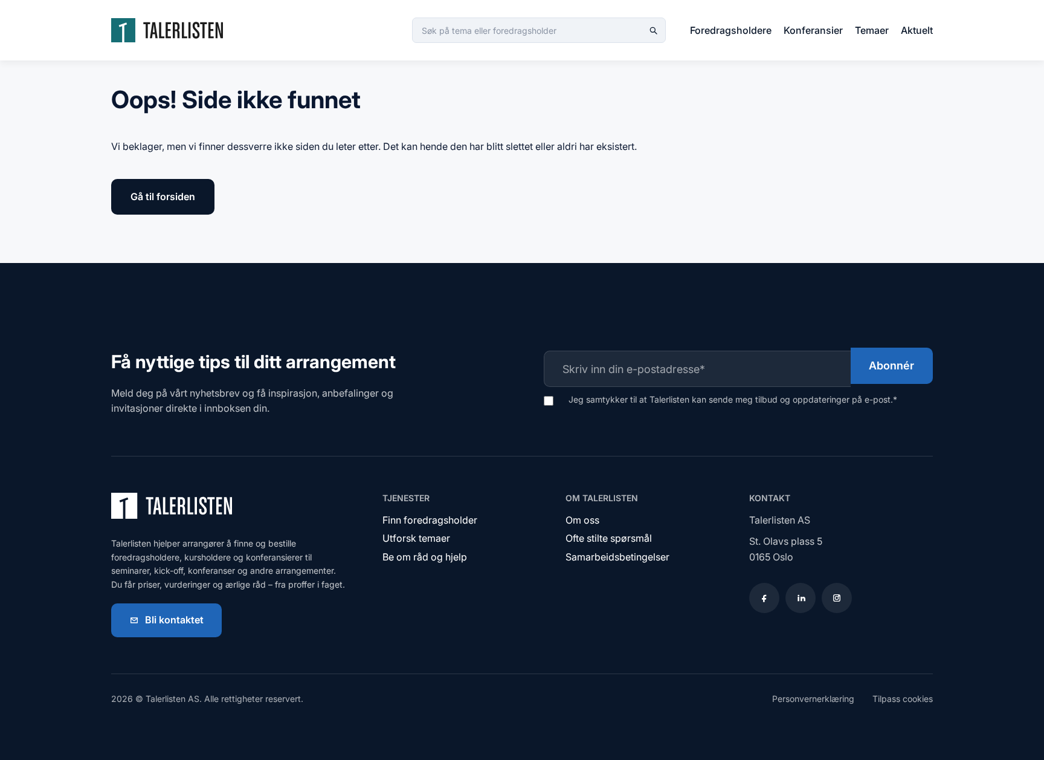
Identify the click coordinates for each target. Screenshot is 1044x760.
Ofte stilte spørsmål (609, 538)
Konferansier (813, 30)
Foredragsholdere (731, 30)
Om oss (582, 520)
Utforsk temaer (416, 538)
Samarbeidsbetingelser (617, 557)
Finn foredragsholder (429, 520)
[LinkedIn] (800, 598)
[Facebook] (764, 598)
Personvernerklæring (813, 698)
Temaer (872, 30)
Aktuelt (917, 30)
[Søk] (653, 30)
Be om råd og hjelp (424, 557)
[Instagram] (837, 598)
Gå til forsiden (162, 196)
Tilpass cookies (902, 698)
